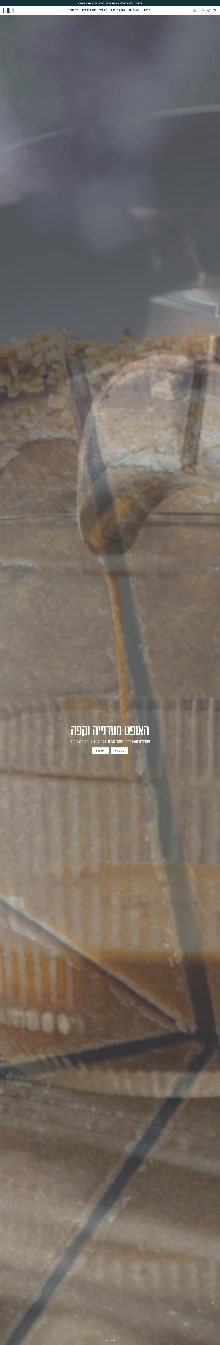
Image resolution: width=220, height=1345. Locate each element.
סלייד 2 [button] (108, 1340)
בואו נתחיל (121, 751)
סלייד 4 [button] (113, 1340)
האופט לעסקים (118, 10)
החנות (147, 10)
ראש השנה (134, 10)
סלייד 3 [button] (111, 1340)
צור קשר (74, 10)
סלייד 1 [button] (106, 1340)
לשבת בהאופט (88, 10)
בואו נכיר (103, 10)
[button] (110, 10)
